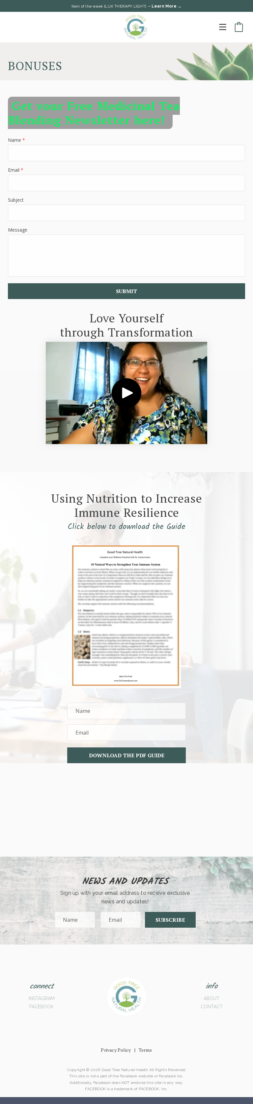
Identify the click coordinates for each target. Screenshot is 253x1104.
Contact (212, 1006)
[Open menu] (223, 27)
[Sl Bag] (239, 27)
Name (16, 140)
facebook (41, 1006)
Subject (16, 200)
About (211, 998)
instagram (42, 998)
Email (15, 170)
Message (17, 230)
